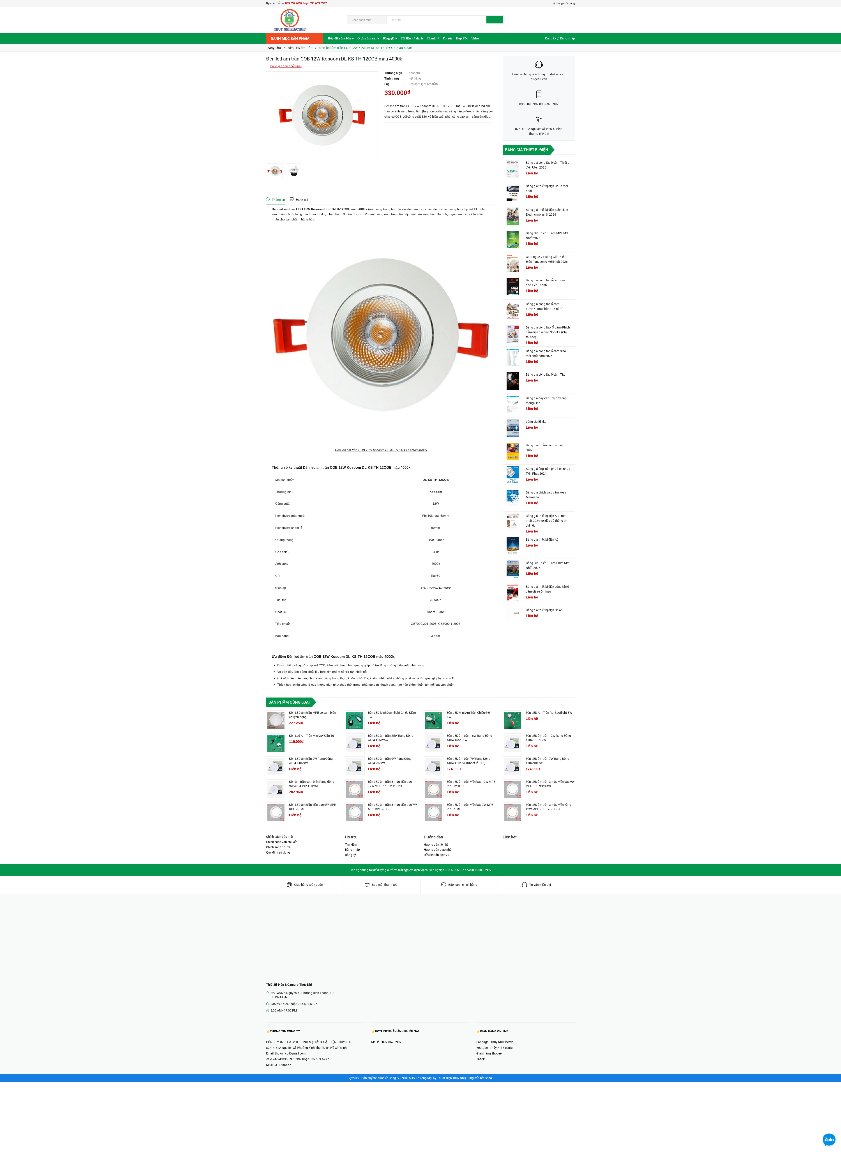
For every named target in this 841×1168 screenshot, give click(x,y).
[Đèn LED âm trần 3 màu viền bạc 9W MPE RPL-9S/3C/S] (512, 789)
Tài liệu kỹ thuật (412, 38)
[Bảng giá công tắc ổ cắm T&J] (512, 381)
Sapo (488, 1078)
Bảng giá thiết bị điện (526, 149)
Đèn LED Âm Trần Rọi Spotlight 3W (549, 712)
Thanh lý (433, 38)
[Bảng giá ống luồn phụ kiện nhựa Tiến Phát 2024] (512, 475)
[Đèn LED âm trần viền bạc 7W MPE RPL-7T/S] (433, 812)
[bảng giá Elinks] (512, 428)
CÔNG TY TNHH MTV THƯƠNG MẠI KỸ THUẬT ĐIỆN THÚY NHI (308, 1042)
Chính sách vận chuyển (281, 842)
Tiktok (480, 1059)
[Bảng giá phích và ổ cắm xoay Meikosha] (512, 499)
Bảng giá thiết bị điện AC (542, 539)
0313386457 (282, 1065)
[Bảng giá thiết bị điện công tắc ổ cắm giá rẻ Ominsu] (512, 593)
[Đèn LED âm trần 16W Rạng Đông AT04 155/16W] (433, 743)
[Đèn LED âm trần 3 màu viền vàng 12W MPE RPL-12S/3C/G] (512, 812)
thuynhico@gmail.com (290, 1053)
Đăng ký (550, 38)
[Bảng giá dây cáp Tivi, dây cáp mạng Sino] (512, 404)
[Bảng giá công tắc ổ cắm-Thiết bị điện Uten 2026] (512, 169)
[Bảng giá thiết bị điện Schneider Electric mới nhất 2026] (512, 216)
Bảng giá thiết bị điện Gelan (544, 610)
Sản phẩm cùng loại (289, 702)
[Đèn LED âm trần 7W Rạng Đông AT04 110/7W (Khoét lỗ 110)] (433, 766)
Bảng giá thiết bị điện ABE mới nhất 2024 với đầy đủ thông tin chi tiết (546, 520)
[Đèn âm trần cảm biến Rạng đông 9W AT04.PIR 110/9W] (276, 789)
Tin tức (447, 38)
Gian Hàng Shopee (489, 1053)
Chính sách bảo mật (279, 836)
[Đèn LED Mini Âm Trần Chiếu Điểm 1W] (433, 720)
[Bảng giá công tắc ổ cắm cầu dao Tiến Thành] (512, 286)
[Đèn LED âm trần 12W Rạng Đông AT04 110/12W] (512, 743)
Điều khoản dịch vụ (436, 855)
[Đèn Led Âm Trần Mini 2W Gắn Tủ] (276, 743)
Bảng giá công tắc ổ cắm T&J (545, 374)
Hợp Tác (462, 38)
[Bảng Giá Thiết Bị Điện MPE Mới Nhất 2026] (512, 239)
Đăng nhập (567, 38)
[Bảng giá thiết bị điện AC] (512, 546)
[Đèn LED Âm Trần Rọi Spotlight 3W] (512, 720)
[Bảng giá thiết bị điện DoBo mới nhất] (512, 192)
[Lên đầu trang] (833, 1154)
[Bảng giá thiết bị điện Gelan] (512, 616)
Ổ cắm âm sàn (367, 38)
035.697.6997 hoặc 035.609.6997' (305, 1059)
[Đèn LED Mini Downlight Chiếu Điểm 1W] (355, 720)
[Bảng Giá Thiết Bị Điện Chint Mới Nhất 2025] (512, 569)
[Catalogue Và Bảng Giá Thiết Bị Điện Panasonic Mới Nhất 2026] (512, 263)
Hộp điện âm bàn (340, 38)
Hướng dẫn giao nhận (438, 849)
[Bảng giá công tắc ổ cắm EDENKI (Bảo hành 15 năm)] (512, 310)
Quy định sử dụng (278, 852)
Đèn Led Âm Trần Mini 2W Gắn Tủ (311, 735)
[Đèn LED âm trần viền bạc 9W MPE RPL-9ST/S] (276, 812)
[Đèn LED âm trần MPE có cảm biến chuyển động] (276, 720)
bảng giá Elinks (536, 421)
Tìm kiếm (351, 844)
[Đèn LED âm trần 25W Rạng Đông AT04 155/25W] (355, 743)
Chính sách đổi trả (278, 847)
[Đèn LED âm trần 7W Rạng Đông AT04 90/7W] (512, 766)
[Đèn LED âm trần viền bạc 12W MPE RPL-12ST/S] (433, 789)
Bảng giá (389, 38)
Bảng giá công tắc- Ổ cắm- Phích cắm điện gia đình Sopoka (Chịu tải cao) (548, 332)
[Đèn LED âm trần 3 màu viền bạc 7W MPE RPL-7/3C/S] (355, 812)
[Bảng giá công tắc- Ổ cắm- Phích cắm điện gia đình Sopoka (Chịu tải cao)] (512, 334)
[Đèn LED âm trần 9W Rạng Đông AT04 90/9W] (355, 766)
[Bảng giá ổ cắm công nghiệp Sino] (512, 451)
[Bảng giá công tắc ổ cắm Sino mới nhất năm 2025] (512, 357)
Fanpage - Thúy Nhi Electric (494, 1042)
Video (475, 38)
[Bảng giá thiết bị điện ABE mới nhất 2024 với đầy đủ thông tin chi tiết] (512, 522)
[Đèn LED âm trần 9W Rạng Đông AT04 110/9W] (276, 766)
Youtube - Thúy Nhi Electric (494, 1047)
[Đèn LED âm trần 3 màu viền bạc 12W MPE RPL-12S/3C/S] (355, 789)
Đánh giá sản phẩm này (286, 66)
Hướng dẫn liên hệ (436, 844)
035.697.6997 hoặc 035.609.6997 (306, 3)
